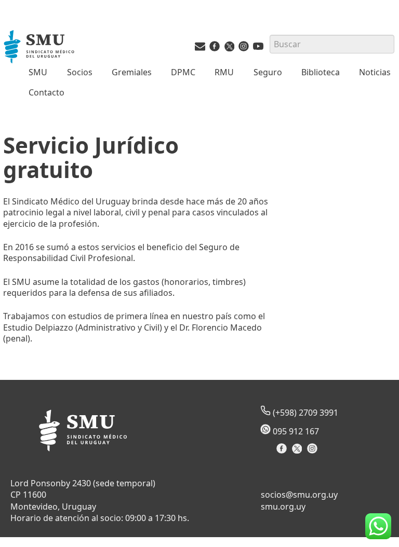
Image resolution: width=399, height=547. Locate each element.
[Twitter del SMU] (229, 48)
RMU (224, 72)
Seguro (268, 72)
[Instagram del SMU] (243, 48)
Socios (79, 72)
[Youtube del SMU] (258, 48)
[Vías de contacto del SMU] (200, 48)
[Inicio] (40, 47)
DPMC (183, 72)
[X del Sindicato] (297, 452)
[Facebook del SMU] (214, 48)
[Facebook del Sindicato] (282, 452)
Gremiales (132, 72)
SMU (38, 72)
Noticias (375, 72)
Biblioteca (320, 72)
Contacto (46, 92)
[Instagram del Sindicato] (313, 452)
